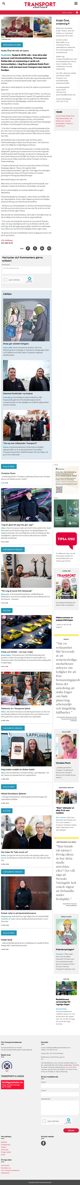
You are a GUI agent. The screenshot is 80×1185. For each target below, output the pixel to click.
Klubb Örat (70, 116)
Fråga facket (6, 1152)
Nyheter (4, 1142)
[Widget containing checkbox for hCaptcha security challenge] (18, 280)
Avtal (3, 1155)
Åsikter (3, 1147)
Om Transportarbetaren (10, 1170)
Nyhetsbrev (5, 1173)
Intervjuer (4, 1150)
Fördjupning (5, 1145)
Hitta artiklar (67, 13)
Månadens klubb (62, 118)
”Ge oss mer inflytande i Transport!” (20, 443)
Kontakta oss (6, 1168)
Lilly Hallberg (6, 240)
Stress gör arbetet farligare (16, 343)
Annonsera (5, 1165)
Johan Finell (60, 116)
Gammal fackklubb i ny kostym (18, 393)
